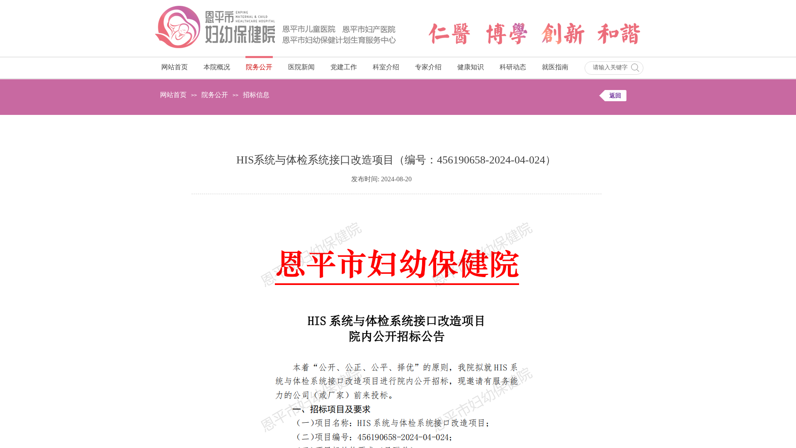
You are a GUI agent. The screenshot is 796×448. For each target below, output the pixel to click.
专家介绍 (428, 67)
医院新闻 (301, 67)
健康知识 (470, 67)
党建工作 (343, 67)
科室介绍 (386, 67)
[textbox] (610, 67)
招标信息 (256, 94)
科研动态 (513, 67)
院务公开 (259, 67)
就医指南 (555, 67)
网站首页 (174, 67)
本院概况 (217, 67)
